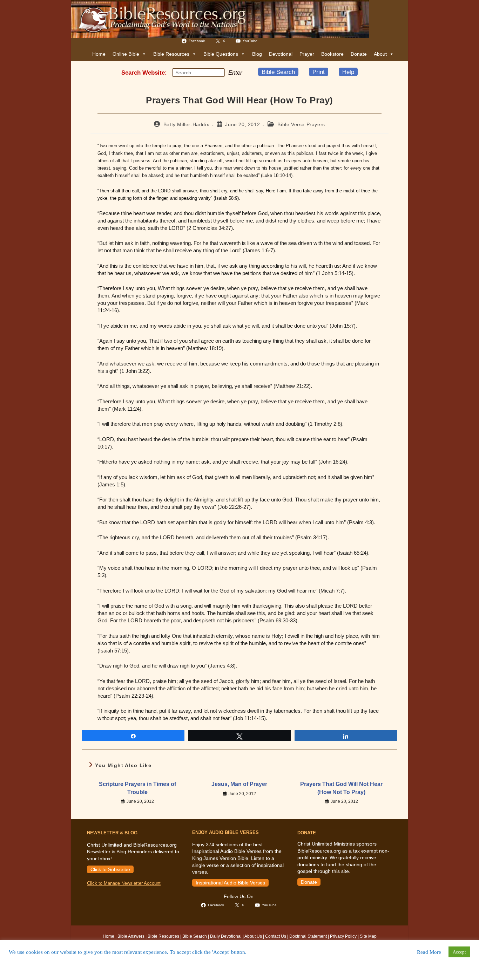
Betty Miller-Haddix (186, 124)
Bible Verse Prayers (301, 124)
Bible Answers (130, 936)
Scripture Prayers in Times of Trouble (137, 788)
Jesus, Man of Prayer (239, 784)
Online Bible (126, 54)
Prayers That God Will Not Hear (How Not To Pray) (341, 788)
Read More (429, 952)
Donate (359, 54)
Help (348, 72)
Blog (257, 54)
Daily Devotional (226, 936)
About (380, 54)
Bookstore (332, 54)
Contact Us (275, 936)
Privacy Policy (343, 936)
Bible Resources (171, 54)
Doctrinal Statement (308, 936)
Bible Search (278, 72)
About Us (253, 936)
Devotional (280, 54)
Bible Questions (220, 54)
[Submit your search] (218, 72)
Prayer (306, 54)
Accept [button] (459, 952)
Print (318, 72)
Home (99, 54)
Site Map (368, 936)
